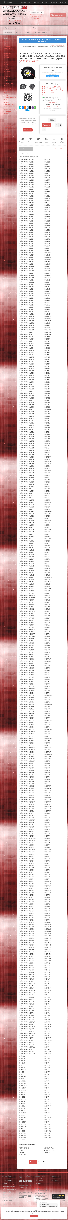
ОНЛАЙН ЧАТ (27, 130)
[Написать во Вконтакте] (10, 23)
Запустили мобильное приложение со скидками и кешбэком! (43, 40)
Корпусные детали (8, 104)
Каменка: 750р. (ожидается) (53, 91)
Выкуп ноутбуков (8, 122)
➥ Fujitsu (6, 69)
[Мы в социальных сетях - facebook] (30, 1181)
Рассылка (38, 1184)
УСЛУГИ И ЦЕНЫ (8, 127)
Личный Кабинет (40, 1178)
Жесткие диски (7, 106)
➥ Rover (6, 85)
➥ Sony (6, 90)
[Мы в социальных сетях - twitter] (27, 1181)
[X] (30, 107)
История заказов (40, 1180)
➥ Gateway (7, 71)
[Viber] (33, 107)
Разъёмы (27, 32)
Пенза (8, 2)
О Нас (4, 1178)
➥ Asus (6, 60)
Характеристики (42, 149)
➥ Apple (6, 57)
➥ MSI (6, 81)
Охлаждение (8, 32)
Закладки (38, 1183)
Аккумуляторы (37, 28)
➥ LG (5, 78)
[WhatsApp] (35, 107)
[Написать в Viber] (16, 23)
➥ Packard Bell (8, 83)
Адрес (37, 2)
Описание (26, 149)
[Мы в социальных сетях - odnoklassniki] (24, 1181)
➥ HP (5, 74)
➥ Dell (6, 62)
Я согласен (34, 1216)
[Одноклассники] (25, 107)
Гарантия (38, 1181)
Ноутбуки (7, 28)
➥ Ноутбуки (6, 41)
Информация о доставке (9, 1186)
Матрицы (16, 28)
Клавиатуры (25, 28)
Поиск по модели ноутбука (36, 14)
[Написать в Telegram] (13, 23)
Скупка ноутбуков (7, 1191)
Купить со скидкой (52, 106)
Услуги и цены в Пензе (8, 1188)
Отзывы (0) (58, 149)
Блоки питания (50, 28)
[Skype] (29, 110)
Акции (4, 1204)
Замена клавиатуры (9, 138)
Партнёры (5, 1184)
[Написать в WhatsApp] (19, 23)
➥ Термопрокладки (10, 97)
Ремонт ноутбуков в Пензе (9, 1189)
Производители (6, 1202)
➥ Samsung (7, 88)
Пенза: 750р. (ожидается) (52, 89)
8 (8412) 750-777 (26, 2)
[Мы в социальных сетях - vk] (20, 1181)
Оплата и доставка (7, 1180)
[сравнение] (44, 129)
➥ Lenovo (7, 76)
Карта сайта (22, 1189)
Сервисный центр (8, 125)
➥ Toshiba (7, 92)
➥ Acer (6, 55)
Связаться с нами (23, 1187)
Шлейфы (18, 32)
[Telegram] (28, 107)
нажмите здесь (43, 1213)
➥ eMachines (8, 67)
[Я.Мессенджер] (20, 107)
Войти (63, 2)
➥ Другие (7, 95)
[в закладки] (60, 125)
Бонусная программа (8, 1181)
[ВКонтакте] (23, 107)
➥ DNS (6, 64)
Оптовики (5, 1183)
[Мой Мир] (27, 110)
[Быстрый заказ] (57, 125)
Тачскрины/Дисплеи (40, 32)
